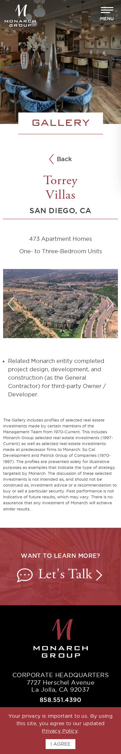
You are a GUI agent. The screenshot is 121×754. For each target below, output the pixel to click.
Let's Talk (67, 575)
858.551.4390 (61, 700)
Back (64, 159)
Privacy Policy (60, 731)
